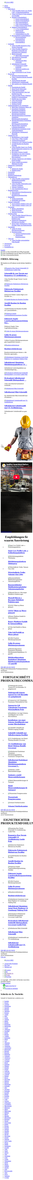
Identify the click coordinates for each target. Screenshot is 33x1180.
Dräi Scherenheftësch (21, 22)
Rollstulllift (11, 197)
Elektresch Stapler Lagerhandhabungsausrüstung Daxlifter (19, 876)
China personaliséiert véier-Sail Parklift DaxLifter (21, 93)
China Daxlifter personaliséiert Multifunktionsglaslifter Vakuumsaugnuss (20, 180)
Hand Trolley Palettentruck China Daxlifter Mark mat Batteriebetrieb (22, 224)
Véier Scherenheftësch (21, 24)
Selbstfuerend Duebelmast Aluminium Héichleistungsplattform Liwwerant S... (17, 763)
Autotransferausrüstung (18, 140)
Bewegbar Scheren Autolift (19, 152)
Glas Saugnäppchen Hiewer (20, 189)
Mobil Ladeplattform (18, 208)
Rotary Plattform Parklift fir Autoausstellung (17, 623)
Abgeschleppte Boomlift (19, 80)
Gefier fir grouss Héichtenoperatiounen (18, 229)
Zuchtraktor (11, 172)
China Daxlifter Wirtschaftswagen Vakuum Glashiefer (21, 184)
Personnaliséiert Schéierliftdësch (21, 35)
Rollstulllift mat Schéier (18, 200)
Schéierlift (11, 44)
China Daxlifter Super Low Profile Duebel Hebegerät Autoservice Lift (22, 148)
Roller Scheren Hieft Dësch (23, 25)
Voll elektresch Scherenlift (19, 57)
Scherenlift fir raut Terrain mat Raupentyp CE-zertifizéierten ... (16, 274)
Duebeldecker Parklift (18, 90)
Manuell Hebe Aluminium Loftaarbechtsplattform (19, 126)
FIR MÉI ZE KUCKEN (8, 667)
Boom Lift (11, 74)
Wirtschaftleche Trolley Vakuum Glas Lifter (16, 573)
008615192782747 (10, 986)
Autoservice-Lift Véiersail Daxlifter (22, 142)
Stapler (10, 167)
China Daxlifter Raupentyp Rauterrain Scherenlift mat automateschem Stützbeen (19, 50)
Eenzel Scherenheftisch (22, 19)
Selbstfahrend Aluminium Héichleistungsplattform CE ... (15, 363)
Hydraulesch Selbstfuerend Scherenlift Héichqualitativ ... (15, 379)
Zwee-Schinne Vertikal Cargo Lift (21, 203)
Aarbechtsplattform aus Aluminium (18, 105)
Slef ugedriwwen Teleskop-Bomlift (22, 84)
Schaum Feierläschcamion (23, 233)
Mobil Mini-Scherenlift (22, 55)
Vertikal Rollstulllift (17, 199)
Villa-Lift (10, 238)
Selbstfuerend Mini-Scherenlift (21, 61)
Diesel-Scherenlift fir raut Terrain (21, 72)
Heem (6, 5)
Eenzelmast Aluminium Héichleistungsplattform (18, 109)
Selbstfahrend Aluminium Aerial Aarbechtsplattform (21, 129)
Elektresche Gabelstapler (15, 165)
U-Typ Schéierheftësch (22, 29)
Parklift (10, 85)
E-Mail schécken (5, 983)
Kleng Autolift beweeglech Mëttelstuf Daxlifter (19, 163)
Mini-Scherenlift (16, 59)
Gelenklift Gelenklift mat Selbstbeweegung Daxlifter (18, 734)
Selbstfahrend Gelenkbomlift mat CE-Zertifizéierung (17, 945)
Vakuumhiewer (12, 177)
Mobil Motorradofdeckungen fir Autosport (17, 788)
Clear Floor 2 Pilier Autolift (20, 139)
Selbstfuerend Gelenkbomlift (20, 82)
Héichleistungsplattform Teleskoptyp (17, 562)
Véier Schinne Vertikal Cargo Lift (21, 205)
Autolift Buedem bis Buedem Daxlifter (15, 862)
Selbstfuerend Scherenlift (19, 64)
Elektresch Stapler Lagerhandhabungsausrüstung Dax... (16, 321)
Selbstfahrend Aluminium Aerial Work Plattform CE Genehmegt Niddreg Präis (18, 908)
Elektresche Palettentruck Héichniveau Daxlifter (19, 221)
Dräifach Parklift (16, 104)
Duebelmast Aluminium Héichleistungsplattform (18, 113)
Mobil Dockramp (17, 210)
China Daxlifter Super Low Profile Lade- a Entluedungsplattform (22, 11)
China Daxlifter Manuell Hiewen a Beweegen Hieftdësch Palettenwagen (22, 217)
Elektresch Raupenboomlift (19, 75)
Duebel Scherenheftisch (22, 20)
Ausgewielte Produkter (11, 963)
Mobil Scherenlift (17, 54)
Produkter (7, 7)
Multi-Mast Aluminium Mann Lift (21, 107)
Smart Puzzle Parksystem (19, 89)
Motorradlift (15, 150)
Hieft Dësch (11, 9)
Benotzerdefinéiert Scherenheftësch (20, 38)
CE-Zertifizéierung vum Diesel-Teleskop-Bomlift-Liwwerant (17, 746)
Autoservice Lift (13, 135)
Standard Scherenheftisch (19, 17)
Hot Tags (7, 965)
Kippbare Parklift (17, 102)
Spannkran (11, 174)
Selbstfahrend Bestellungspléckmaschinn (19, 194)
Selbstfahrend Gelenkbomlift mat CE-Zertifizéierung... (15, 407)
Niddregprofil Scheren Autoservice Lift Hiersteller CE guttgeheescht (18, 695)
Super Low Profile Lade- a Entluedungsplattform (18, 552)
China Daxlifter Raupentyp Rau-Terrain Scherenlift (21, 46)
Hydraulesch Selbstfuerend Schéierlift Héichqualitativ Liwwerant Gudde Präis (18, 923)
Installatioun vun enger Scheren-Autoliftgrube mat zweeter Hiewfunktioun (21, 155)
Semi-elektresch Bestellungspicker (22, 192)
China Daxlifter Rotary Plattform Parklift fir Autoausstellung (21, 96)
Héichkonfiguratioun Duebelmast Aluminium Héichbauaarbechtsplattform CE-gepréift (19, 660)
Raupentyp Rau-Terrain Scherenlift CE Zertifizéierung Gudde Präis (17, 838)
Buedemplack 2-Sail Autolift (20, 137)
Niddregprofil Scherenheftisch (20, 31)
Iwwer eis (7, 245)
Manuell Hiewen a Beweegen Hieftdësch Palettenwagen (16, 600)
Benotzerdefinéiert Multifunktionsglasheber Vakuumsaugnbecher (17, 587)
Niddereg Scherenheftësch (19, 27)
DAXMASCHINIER (11, 988)
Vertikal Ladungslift (14, 202)
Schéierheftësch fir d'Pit (22, 34)
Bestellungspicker (13, 190)
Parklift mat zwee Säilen (19, 99)
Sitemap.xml (8, 967)
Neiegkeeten (8, 243)
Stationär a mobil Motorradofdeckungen (16, 776)
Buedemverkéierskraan (14, 175)
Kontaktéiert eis (8, 247)
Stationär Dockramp (17, 212)
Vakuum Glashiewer (18, 187)
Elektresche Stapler (17, 169)
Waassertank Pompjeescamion (20, 236)
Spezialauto (11, 227)
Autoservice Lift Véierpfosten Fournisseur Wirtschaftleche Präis (17, 707)
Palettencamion (16, 170)
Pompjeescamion (17, 232)
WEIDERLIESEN (6, 532)
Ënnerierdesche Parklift (18, 87)
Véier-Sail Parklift (17, 100)
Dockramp (11, 207)
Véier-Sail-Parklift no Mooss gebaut (16, 633)
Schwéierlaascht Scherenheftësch (20, 41)
